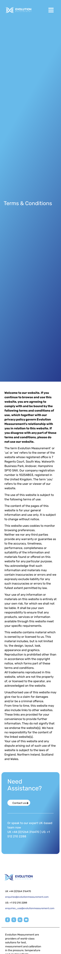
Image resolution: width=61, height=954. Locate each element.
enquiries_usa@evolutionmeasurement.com (29, 908)
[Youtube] (26, 919)
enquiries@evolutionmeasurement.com (27, 896)
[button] (51, 10)
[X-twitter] (13, 919)
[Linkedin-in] (20, 919)
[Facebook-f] (7, 919)
